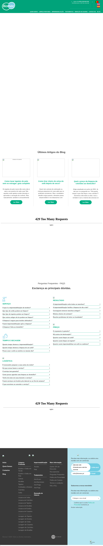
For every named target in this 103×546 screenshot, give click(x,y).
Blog (98, 11)
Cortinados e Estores (25, 487)
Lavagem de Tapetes (25, 516)
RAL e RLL (53, 486)
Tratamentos (69, 11)
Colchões (21, 490)
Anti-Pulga (37, 485)
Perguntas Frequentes (57, 474)
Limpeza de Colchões (25, 500)
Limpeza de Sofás (24, 497)
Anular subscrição (76, 507)
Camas (20, 478)
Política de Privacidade (57, 477)
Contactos (92, 11)
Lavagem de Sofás (24, 522)
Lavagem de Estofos (25, 519)
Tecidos (36, 466)
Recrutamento (54, 472)
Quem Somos (34, 11)
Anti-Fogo (37, 487)
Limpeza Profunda (44, 11)
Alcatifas (21, 481)
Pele (35, 469)
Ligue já (81, 1)
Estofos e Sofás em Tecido (24, 470)
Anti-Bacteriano (39, 482)
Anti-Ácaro (37, 479)
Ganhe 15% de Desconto (55, 468)
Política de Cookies (56, 480)
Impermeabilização (58, 11)
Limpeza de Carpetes (25, 511)
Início (4, 462)
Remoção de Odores (81, 11)
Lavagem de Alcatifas (25, 530)
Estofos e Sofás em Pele (24, 475)
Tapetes (20, 484)
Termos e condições (56, 483)
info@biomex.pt (78, 473)
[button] (98, 498)
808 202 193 (80, 467)
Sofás (20, 492)
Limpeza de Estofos (24, 508)
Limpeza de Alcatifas (25, 506)
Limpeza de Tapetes (24, 503)
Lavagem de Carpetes (25, 524)
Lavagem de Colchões (25, 527)
